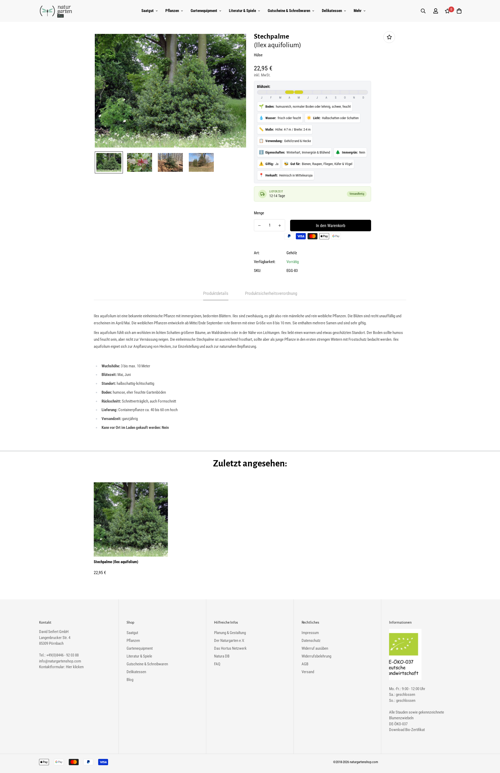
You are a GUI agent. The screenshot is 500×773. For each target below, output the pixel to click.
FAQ (217, 664)
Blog (130, 679)
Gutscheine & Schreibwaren (289, 10)
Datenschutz (311, 640)
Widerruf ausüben (315, 648)
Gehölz (291, 253)
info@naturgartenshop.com (60, 661)
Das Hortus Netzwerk (230, 648)
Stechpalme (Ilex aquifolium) (116, 561)
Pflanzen (172, 10)
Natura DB (221, 656)
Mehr (357, 10)
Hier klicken (75, 667)
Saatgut (147, 10)
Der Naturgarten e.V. (229, 640)
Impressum (310, 632)
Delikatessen (332, 10)
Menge (259, 213)
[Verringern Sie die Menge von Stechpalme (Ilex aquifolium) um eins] (259, 226)
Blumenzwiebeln (401, 718)
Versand (308, 671)
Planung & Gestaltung (230, 632)
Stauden (402, 712)
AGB (305, 664)
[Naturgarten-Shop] (56, 11)
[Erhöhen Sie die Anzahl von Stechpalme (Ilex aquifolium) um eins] (279, 226)
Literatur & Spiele (242, 10)
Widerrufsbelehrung (316, 656)
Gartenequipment (204, 10)
